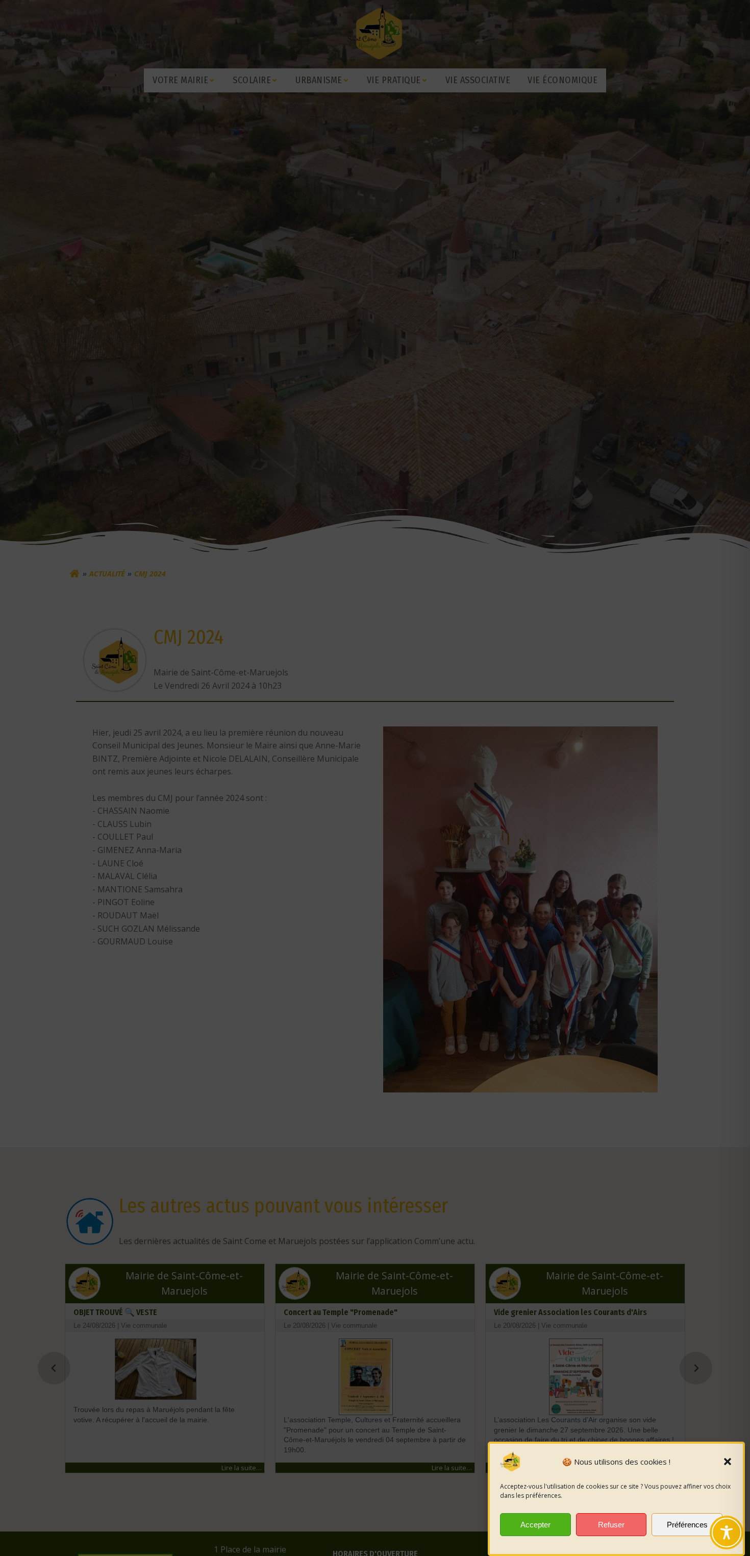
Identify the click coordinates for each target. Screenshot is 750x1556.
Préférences (687, 1524)
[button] (727, 1461)
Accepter (535, 1524)
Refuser (611, 1524)
